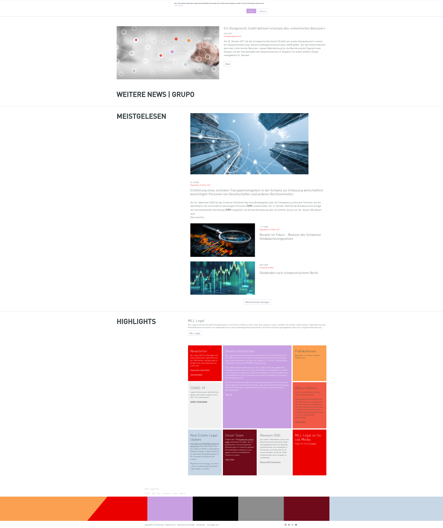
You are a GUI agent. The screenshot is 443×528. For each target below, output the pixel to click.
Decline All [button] (263, 11)
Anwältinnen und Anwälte (239, 440)
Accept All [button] (251, 11)
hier (208, 463)
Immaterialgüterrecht (232, 36)
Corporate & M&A (267, 267)
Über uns (228, 394)
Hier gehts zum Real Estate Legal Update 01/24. (204, 444)
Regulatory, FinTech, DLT (200, 185)
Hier (296, 355)
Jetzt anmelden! (196, 374)
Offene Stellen (300, 421)
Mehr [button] (227, 63)
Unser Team (229, 459)
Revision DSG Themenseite (270, 462)
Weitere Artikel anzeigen (257, 301)
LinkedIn (313, 443)
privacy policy (178, 5)
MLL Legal (195, 333)
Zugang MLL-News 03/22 (200, 370)
